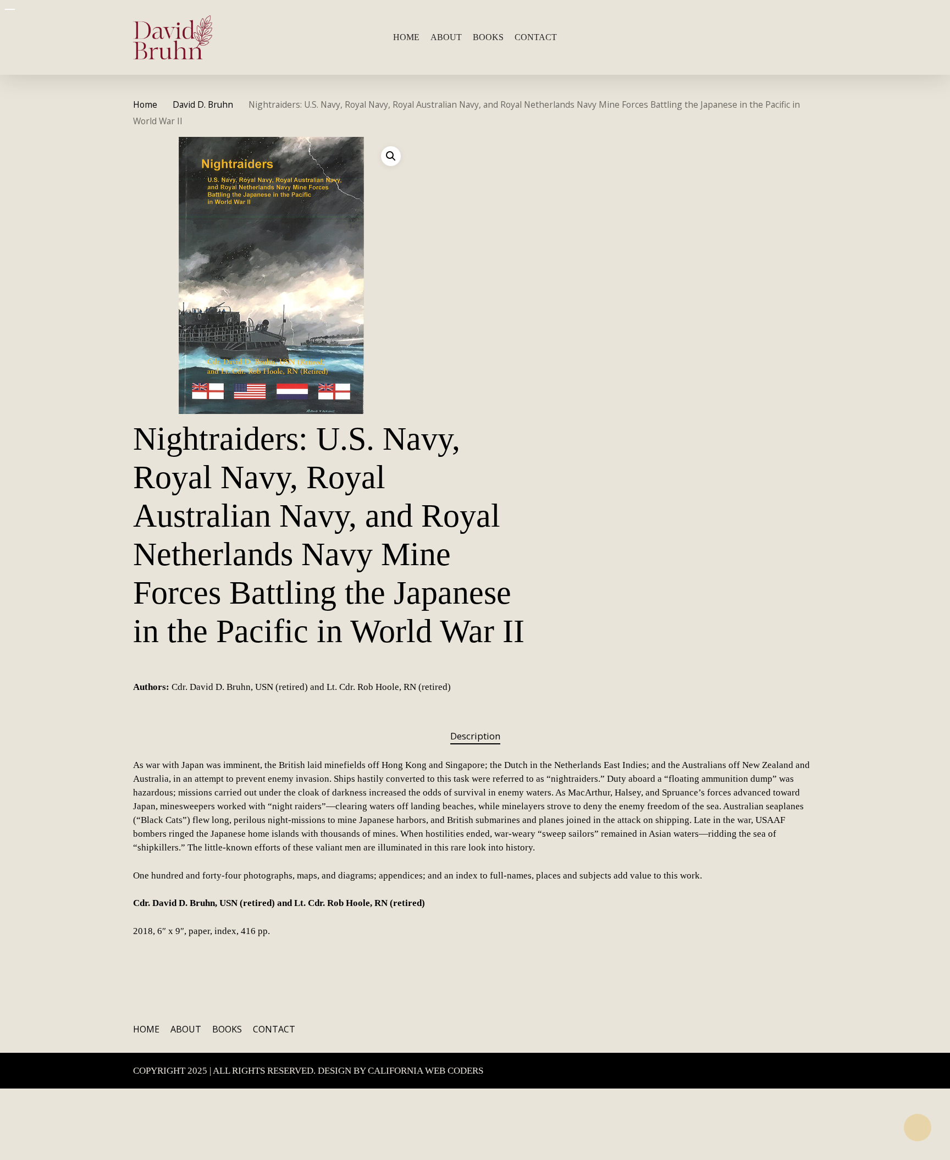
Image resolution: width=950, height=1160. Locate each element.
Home (145, 104)
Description (475, 736)
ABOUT (185, 1029)
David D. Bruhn (203, 104)
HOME (146, 1029)
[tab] (475, 736)
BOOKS (227, 1029)
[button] (391, 156)
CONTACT (274, 1029)
